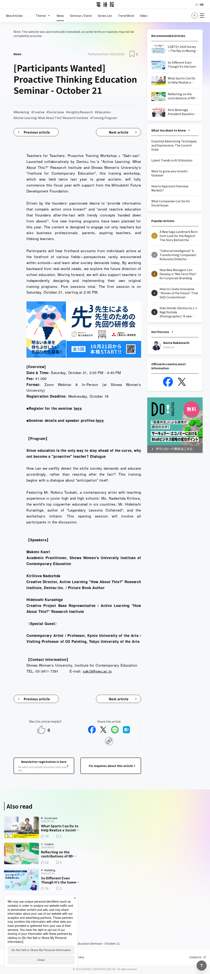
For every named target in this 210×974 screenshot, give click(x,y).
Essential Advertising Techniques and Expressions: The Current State (174, 145)
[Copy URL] (109, 741)
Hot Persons (160, 332)
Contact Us (195, 957)
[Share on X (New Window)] (103, 730)
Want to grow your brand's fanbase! (169, 173)
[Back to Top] (201, 965)
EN (201, 4)
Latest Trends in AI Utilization (171, 160)
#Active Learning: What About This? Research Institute (51, 118)
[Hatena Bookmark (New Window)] (126, 730)
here (78, 408)
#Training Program (103, 118)
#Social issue (55, 112)
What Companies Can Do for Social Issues (170, 203)
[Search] (195, 16)
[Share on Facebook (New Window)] (92, 730)
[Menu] (202, 16)
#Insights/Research (79, 112)
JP (196, 4)
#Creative (38, 112)
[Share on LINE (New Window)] (115, 730)
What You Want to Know (168, 130)
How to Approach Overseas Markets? (169, 188)
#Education (103, 112)
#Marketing (21, 112)
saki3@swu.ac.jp (97, 671)
